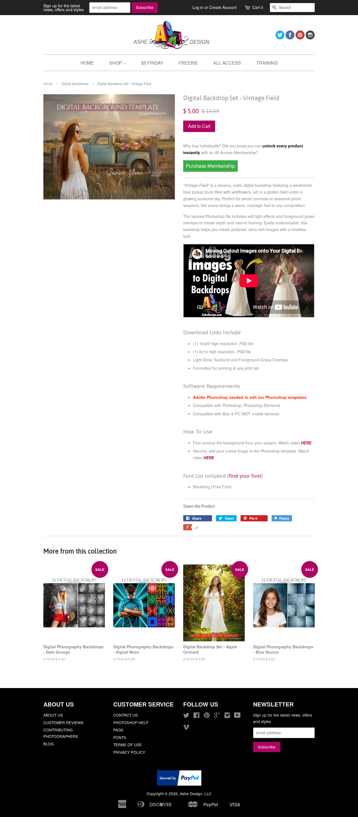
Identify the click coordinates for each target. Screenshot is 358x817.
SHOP (116, 63)
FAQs (118, 730)
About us (53, 715)
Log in (197, 7)
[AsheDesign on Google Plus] (217, 716)
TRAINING (267, 63)
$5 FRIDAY (152, 63)
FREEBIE (188, 63)
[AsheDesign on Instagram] (310, 37)
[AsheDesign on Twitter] (279, 37)
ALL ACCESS (227, 63)
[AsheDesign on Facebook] (290, 37)
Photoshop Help (131, 722)
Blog (48, 744)
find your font (245, 476)
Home (48, 83)
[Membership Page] (210, 170)
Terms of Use (127, 744)
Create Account (223, 7)
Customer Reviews (63, 722)
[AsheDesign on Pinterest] (300, 37)
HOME (87, 63)
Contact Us (125, 715)
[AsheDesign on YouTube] (237, 716)
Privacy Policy (129, 752)
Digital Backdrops (75, 83)
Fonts (119, 737)
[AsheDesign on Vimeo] (186, 728)
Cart (257, 7)
